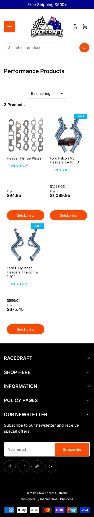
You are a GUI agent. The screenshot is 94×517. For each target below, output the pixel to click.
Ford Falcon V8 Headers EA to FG (64, 160)
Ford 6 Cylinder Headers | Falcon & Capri (22, 272)
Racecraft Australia (53, 493)
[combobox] (47, 47)
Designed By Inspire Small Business (47, 499)
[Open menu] (9, 26)
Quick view (25, 215)
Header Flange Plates (24, 158)
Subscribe (72, 449)
